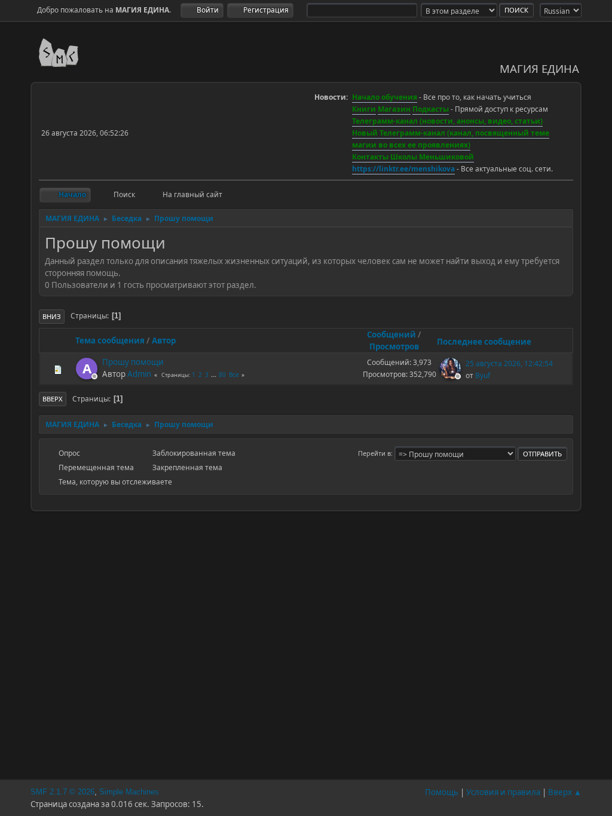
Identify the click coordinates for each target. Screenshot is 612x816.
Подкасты (430, 109)
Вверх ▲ (565, 792)
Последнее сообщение (484, 341)
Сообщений (391, 334)
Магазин (394, 109)
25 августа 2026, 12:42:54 (509, 363)
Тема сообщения (110, 340)
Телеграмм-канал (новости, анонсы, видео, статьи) (447, 121)
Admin (139, 374)
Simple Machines (129, 791)
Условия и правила (503, 792)
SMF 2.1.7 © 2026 (62, 791)
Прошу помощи (133, 362)
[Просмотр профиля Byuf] (451, 375)
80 (222, 374)
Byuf (482, 375)
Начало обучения (384, 97)
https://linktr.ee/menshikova (403, 169)
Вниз (51, 316)
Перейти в (374, 453)
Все (234, 374)
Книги (364, 109)
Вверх (52, 398)
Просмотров (394, 346)
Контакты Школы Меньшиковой (413, 157)
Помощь (441, 792)
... (214, 374)
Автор (164, 340)
